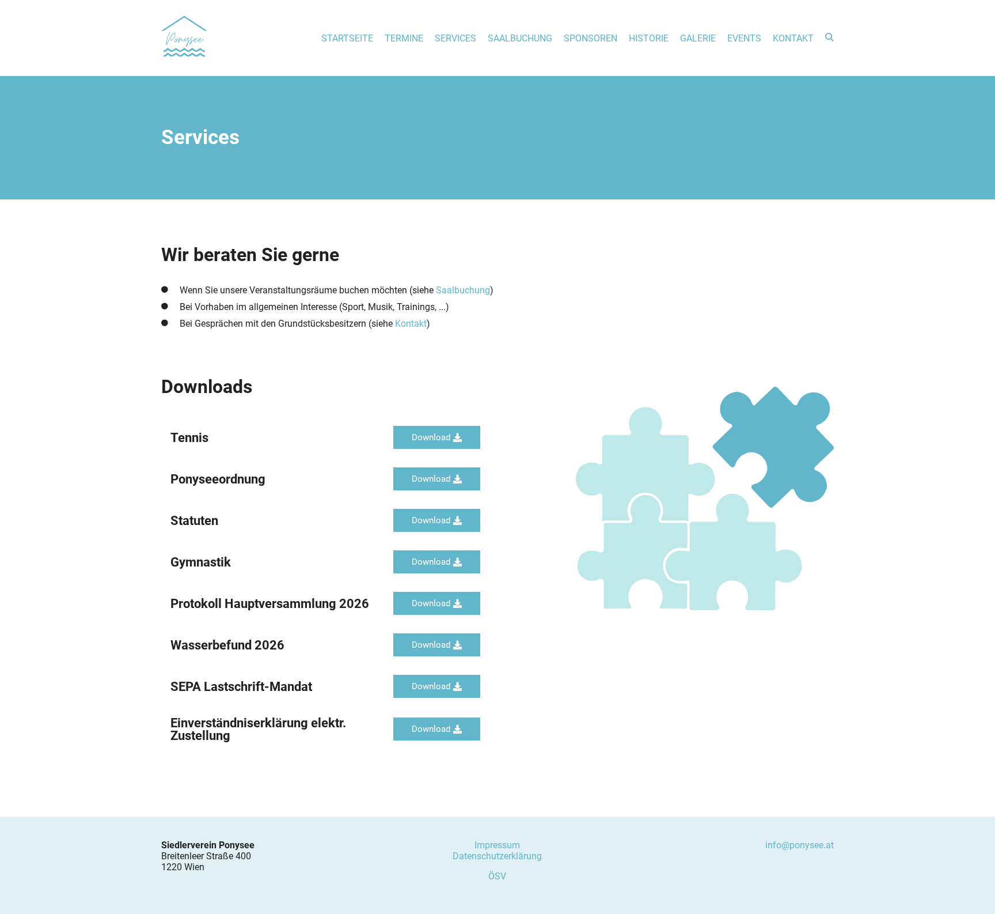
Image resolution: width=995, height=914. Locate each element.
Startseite (347, 38)
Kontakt (793, 38)
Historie (649, 38)
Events (744, 38)
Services (455, 38)
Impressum (497, 845)
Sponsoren (590, 38)
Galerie (698, 38)
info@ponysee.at (799, 845)
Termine (404, 38)
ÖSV (497, 876)
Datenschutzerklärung (497, 856)
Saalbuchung (520, 38)
